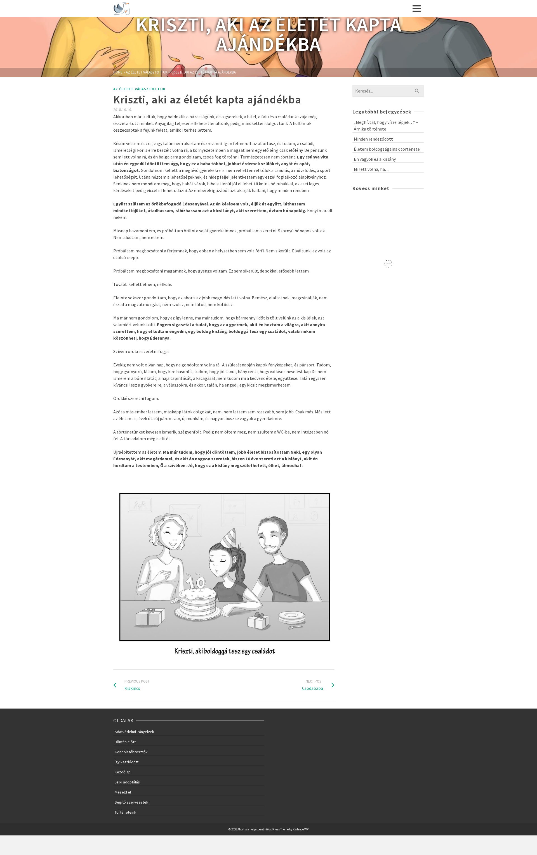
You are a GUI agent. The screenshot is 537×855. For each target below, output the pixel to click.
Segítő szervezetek (131, 802)
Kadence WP (300, 829)
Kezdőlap (123, 772)
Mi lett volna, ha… (371, 169)
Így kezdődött (126, 761)
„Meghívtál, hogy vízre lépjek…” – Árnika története (386, 125)
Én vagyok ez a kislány (375, 159)
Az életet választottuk (139, 89)
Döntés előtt (125, 741)
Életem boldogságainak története (387, 149)
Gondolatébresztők (131, 751)
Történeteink (125, 812)
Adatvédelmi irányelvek (134, 731)
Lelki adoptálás (127, 782)
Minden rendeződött (373, 139)
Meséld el (123, 792)
